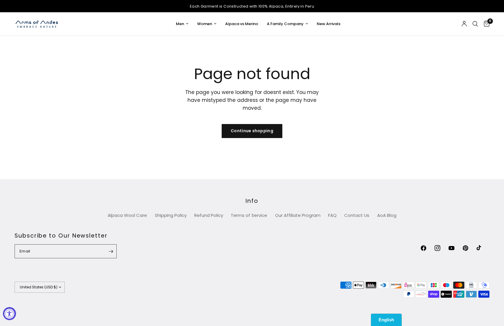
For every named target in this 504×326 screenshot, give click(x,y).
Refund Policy (208, 215)
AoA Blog (386, 215)
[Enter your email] (111, 251)
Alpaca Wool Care (127, 215)
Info (252, 201)
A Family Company (285, 24)
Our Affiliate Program (298, 215)
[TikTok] (483, 248)
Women (204, 24)
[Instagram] (441, 248)
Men (180, 24)
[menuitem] (182, 24)
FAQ (332, 215)
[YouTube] (455, 248)
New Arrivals (328, 24)
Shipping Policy (171, 215)
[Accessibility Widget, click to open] (9, 313)
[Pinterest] (469, 248)
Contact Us (356, 215)
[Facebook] (427, 248)
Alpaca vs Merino (241, 24)
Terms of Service (249, 215)
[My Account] (464, 24)
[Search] (475, 24)
